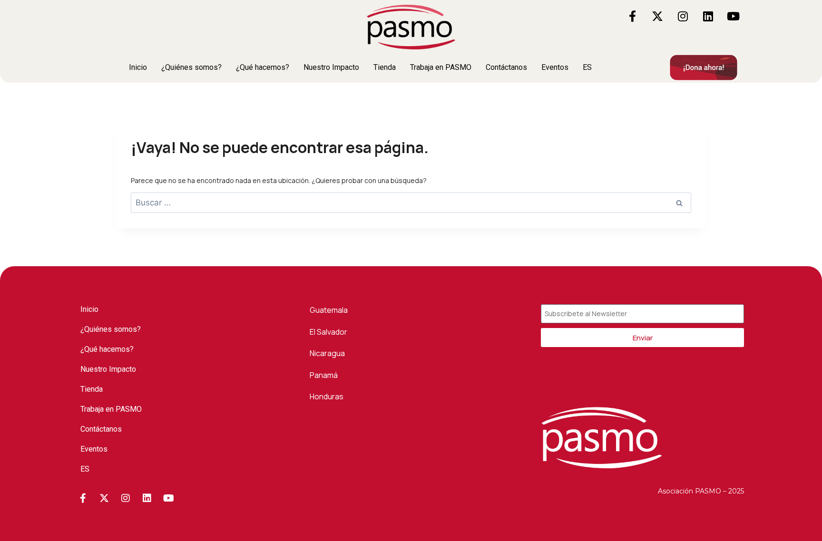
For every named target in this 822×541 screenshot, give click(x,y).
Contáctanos (506, 67)
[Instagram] (682, 16)
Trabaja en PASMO (440, 67)
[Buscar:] (411, 202)
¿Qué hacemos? (262, 67)
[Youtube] (733, 16)
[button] (592, 67)
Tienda (384, 67)
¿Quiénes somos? (191, 67)
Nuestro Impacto (331, 67)
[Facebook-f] (632, 16)
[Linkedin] (707, 16)
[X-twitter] (657, 16)
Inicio (138, 67)
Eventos (554, 67)
